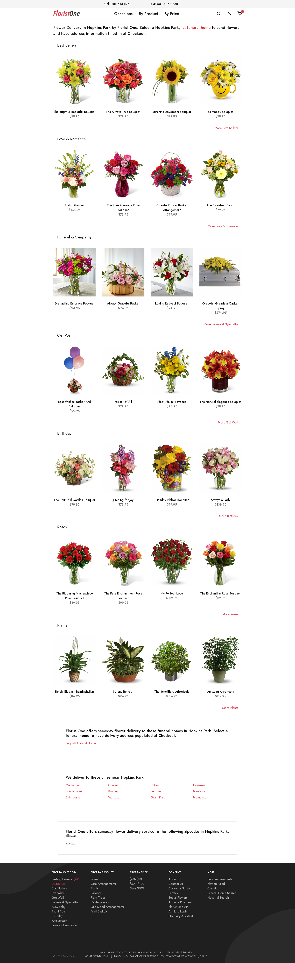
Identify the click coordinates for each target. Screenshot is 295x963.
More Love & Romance (223, 226)
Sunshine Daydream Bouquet (171, 112)
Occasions (123, 13)
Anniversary (59, 920)
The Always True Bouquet (123, 112)
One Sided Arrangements (107, 907)
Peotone (156, 791)
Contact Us (175, 884)
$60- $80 (136, 879)
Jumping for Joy (123, 500)
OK (137, 956)
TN (158, 956)
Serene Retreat (123, 691)
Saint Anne (73, 797)
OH (127, 956)
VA (170, 956)
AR (108, 952)
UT (166, 956)
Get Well (58, 897)
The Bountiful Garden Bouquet (74, 500)
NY (123, 956)
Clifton (155, 785)
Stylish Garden (75, 205)
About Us (174, 879)
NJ (111, 956)
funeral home (199, 27)
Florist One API (178, 907)
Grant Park (158, 797)
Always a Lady (220, 500)
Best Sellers (59, 888)
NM (115, 956)
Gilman (113, 785)
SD (154, 956)
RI (148, 956)
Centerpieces (100, 902)
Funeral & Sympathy (65, 902)
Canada (212, 888)
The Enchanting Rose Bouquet (220, 593)
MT (90, 956)
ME (177, 952)
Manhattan (73, 785)
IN (155, 952)
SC (151, 956)
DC (129, 952)
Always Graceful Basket (123, 303)
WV (187, 956)
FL (136, 952)
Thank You (58, 911)
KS (158, 952)
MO (190, 952)
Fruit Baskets (99, 911)
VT (174, 956)
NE (103, 956)
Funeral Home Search (221, 893)
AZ (112, 952)
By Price (171, 13)
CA (116, 952)
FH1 (202, 956)
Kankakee (199, 785)
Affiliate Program (180, 902)
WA (178, 956)
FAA (132, 956)
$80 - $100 (137, 884)
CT (125, 952)
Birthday (57, 916)
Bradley (113, 791)
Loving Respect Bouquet (171, 303)
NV (119, 956)
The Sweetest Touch (220, 205)
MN (185, 952)
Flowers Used (216, 884)
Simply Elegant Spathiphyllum (75, 691)
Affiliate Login (177, 911)
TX (162, 956)
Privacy (173, 893)
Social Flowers (177, 897)
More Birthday (228, 516)
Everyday (58, 893)
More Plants (230, 708)
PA (144, 956)
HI (144, 952)
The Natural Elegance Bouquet (220, 402)
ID (150, 952)
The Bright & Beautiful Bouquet (74, 112)
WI (182, 956)
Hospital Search (218, 897)
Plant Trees (98, 897)
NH (107, 956)
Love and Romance (64, 925)
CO (121, 952)
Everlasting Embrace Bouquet (74, 303)
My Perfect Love (172, 593)
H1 (206, 956)
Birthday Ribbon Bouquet (172, 500)
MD (173, 952)
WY (191, 956)
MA (169, 952)
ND (99, 956)
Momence (199, 797)
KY (161, 952)
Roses (94, 879)
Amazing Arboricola (220, 691)
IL (183, 27)
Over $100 (137, 888)
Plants (94, 888)
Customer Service (180, 888)
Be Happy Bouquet (220, 112)
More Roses (230, 614)
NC (95, 956)
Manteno (199, 791)
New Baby (58, 907)
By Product (148, 13)
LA (165, 952)
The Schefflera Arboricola (171, 691)
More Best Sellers (226, 128)
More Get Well (228, 422)
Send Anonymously (219, 879)
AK (101, 952)
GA (140, 952)
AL (105, 952)
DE (133, 952)
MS (86, 956)
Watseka (113, 797)
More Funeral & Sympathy (221, 324)
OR (141, 956)
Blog (196, 956)
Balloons (96, 893)
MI (181, 952)
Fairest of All (123, 402)
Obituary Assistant (180, 916)
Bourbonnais (74, 791)
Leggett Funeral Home (81, 743)
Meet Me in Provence (171, 402)
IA (147, 952)
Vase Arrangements (103, 884)
